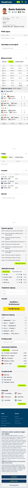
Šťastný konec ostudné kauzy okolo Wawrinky (14, 247)
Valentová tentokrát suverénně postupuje (12, 238)
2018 (3, 85)
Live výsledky (8, 393)
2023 (3, 75)
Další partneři (22, 403)
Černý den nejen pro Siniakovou (13, 255)
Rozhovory (17, 420)
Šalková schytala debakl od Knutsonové (15, 241)
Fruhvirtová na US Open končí (12, 244)
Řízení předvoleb (14, 485)
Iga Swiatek (3, 425)
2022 (3, 78)
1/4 (12, 85)
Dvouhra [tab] (4, 61)
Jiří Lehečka (3, 418)
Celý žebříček (22, 366)
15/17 (11, 78)
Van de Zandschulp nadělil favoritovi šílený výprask (14, 234)
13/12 (11, 73)
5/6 (12, 83)
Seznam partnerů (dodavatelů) (10, 473)
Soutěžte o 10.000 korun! (14, 303)
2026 (3, 68)
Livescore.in (8, 396)
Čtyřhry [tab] (11, 157)
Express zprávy (18, 423)
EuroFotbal (7, 400)
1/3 (20, 85)
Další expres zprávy (20, 263)
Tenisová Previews (19, 418)
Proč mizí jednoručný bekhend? (12, 260)
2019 (3, 83)
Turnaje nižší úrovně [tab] (17, 271)
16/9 (12, 75)
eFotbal (20, 400)
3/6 (12, 80)
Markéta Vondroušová (5, 423)
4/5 (20, 78)
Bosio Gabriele (9, 5)
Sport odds (20, 396)
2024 (3, 73)
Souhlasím (14, 476)
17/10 (11, 70)
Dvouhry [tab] (4, 157)
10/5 (20, 70)
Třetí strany (8, 459)
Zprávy (19, 393)
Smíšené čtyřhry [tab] (19, 61)
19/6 (12, 68)
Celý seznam (22, 385)
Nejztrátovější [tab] (15, 350)
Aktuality (16, 416)
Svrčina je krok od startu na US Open (14, 230)
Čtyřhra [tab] (11, 61)
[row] (14, 68)
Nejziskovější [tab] (6, 350)
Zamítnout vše (14, 481)
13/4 (20, 68)
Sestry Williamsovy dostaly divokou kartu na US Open (15, 251)
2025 (3, 70)
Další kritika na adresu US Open (13, 257)
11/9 (20, 73)
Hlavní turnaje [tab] (6, 271)
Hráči (3, 5)
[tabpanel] (14, 94)
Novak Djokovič (4, 416)
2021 (3, 80)
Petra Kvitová (4, 420)
